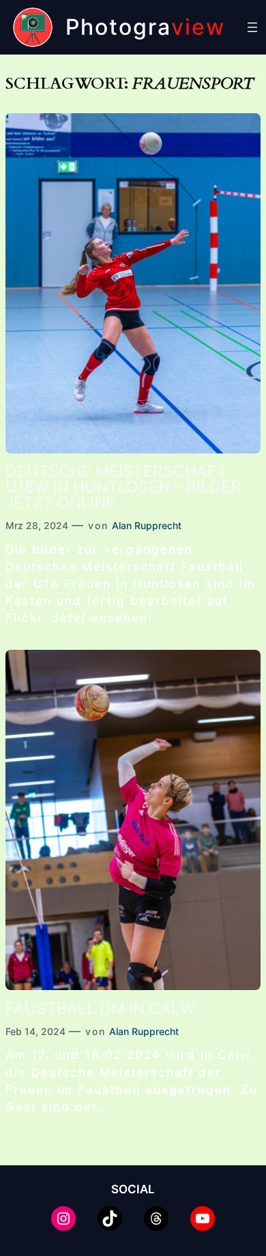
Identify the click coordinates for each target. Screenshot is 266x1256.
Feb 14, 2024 (35, 1031)
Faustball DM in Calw (100, 1009)
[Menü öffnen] (252, 27)
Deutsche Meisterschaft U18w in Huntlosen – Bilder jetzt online (123, 487)
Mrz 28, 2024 (36, 525)
